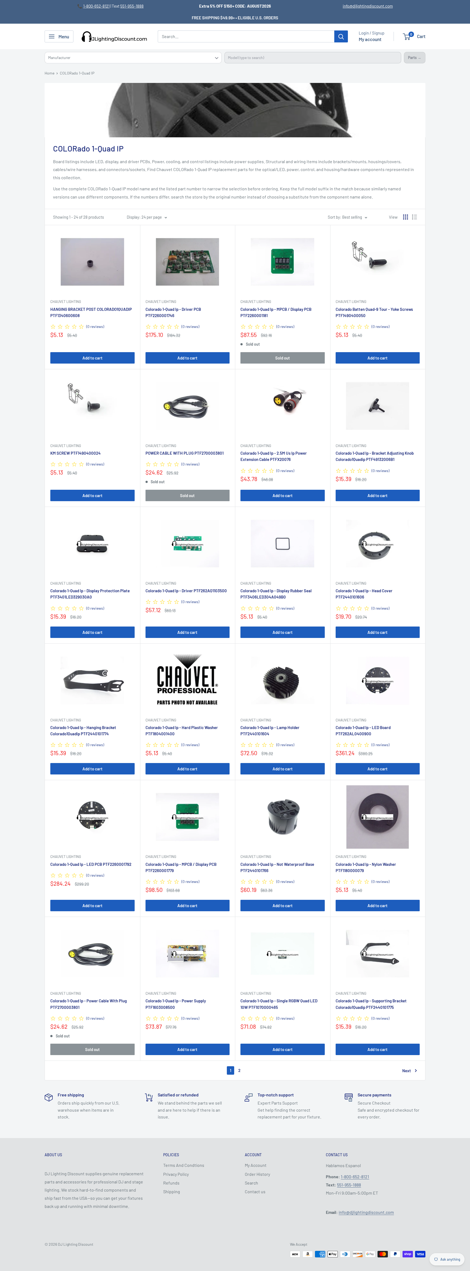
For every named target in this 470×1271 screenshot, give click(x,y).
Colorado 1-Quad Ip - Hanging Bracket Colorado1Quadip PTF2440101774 (83, 730)
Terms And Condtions (183, 1165)
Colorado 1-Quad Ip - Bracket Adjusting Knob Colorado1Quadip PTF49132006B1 (375, 456)
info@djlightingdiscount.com (368, 6)
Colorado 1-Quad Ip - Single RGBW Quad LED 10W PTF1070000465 (278, 1003)
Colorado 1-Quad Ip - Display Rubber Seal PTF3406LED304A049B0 (276, 593)
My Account (256, 1165)
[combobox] (312, 57)
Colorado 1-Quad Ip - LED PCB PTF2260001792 (90, 864)
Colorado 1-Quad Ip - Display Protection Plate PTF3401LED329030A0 (90, 593)
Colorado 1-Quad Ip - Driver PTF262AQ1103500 (186, 590)
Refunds (171, 1182)
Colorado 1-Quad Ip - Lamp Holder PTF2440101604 (269, 730)
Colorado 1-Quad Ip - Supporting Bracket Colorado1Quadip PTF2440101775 (371, 1003)
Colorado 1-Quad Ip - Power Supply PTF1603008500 (176, 1003)
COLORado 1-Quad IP (77, 73)
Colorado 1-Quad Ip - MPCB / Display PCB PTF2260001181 (275, 312)
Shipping (171, 1191)
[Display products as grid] (405, 217)
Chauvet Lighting (65, 301)
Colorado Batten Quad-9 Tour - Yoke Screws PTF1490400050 (374, 312)
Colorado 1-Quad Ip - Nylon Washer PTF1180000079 (366, 867)
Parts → (414, 57)
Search (251, 1182)
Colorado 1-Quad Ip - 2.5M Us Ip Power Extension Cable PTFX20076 (273, 456)
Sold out (282, 357)
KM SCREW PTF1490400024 (75, 453)
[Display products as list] (414, 217)
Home (49, 73)
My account (370, 39)
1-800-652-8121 (96, 6)
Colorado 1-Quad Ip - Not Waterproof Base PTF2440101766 (277, 867)
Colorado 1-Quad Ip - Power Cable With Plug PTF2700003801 (88, 1003)
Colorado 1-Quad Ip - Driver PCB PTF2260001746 (173, 312)
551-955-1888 (132, 6)
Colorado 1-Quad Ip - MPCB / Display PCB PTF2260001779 (181, 867)
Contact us (255, 1191)
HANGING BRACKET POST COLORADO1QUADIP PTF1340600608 (91, 312)
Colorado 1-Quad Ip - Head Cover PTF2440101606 (364, 593)
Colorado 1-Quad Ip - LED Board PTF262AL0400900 (363, 730)
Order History (257, 1174)
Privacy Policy (176, 1174)
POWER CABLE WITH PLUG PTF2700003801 (185, 453)
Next (406, 1070)
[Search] (341, 36)
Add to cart (92, 357)
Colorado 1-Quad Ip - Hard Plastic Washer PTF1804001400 (182, 730)
